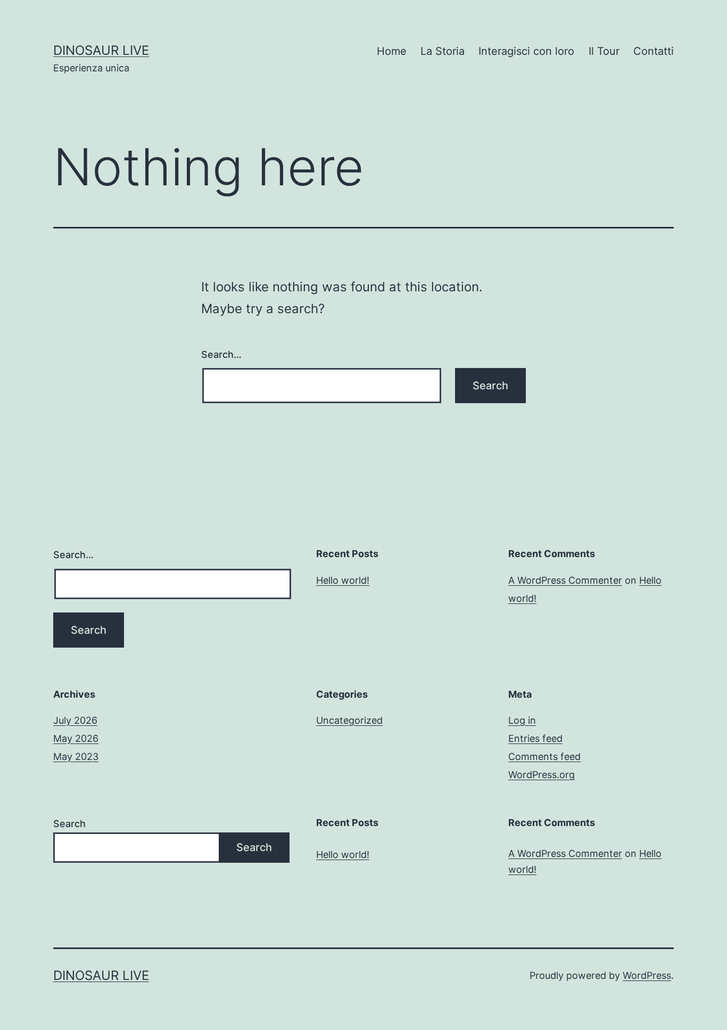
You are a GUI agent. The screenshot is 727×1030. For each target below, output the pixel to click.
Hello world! (342, 580)
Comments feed (544, 756)
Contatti (653, 51)
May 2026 (75, 738)
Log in (522, 720)
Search (69, 823)
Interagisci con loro (526, 51)
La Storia (442, 51)
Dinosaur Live (101, 50)
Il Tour (604, 51)
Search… (221, 354)
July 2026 (75, 720)
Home (392, 51)
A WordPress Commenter (565, 580)
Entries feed (535, 738)
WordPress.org (541, 774)
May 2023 (75, 756)
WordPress (647, 975)
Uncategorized (349, 720)
